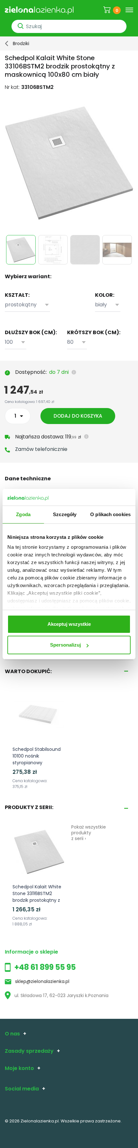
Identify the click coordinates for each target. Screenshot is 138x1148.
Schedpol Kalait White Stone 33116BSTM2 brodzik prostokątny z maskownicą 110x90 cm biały (39, 900)
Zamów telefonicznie (41, 449)
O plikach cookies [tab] (110, 514)
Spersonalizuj (65, 645)
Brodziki (21, 43)
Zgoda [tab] (23, 514)
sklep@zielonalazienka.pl (42, 981)
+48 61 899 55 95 (45, 967)
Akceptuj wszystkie (69, 624)
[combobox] (27, 305)
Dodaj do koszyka (78, 416)
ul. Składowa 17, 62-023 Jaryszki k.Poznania (61, 995)
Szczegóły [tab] (64, 514)
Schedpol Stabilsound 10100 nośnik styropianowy (37, 756)
